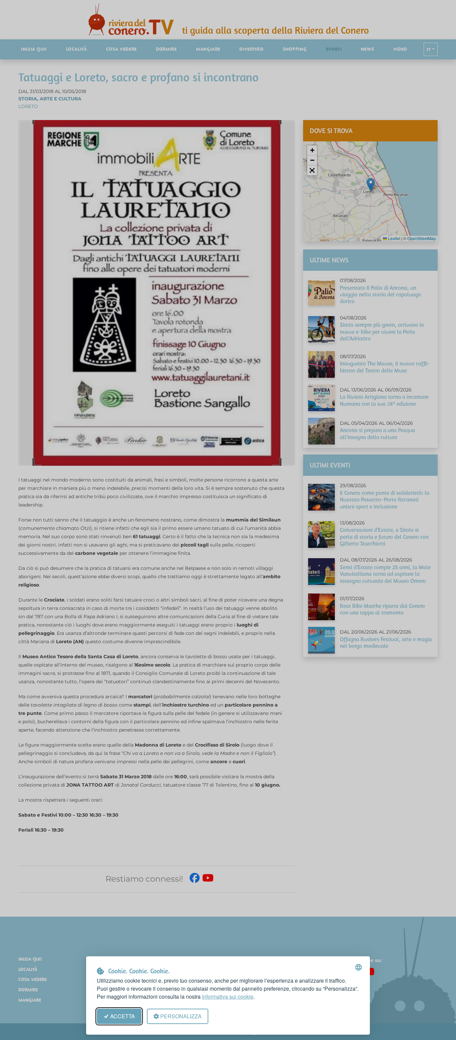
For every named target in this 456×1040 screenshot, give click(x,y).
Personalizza (181, 1016)
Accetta (122, 1016)
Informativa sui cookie (227, 996)
